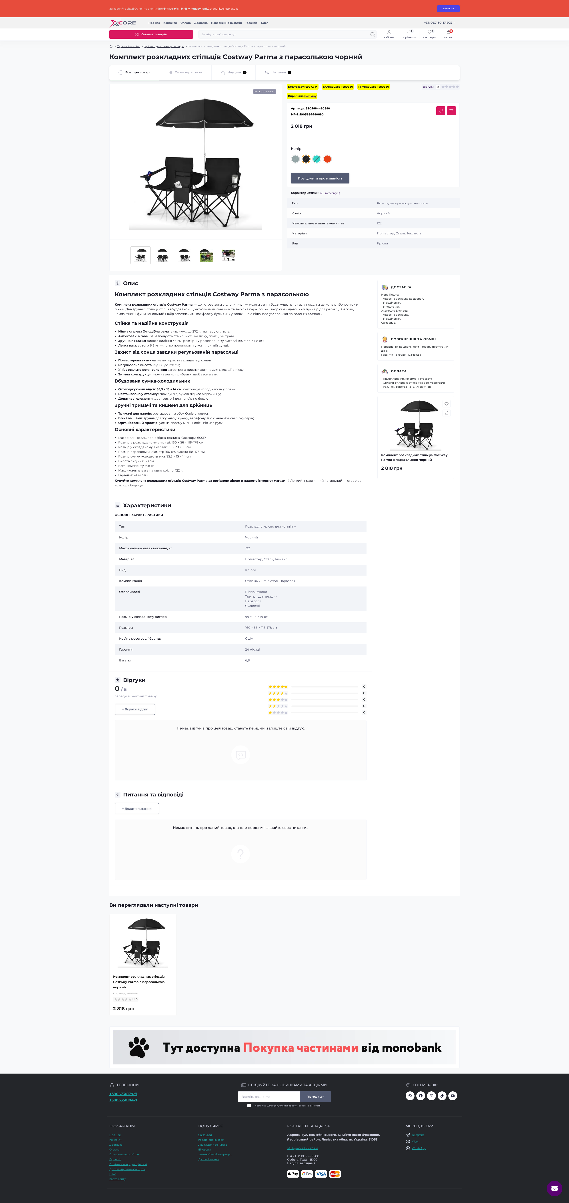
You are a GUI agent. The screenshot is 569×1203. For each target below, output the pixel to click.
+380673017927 (123, 1094)
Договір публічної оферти (282, 1105)
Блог (264, 22)
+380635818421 (123, 1100)
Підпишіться (315, 1096)
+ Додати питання (137, 809)
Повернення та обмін (226, 22)
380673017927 (410, 1095)
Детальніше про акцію (222, 8)
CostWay (310, 96)
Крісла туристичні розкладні (164, 46)
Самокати (205, 1135)
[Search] (373, 34)
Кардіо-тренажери (211, 1139)
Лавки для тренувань (213, 1144)
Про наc (154, 22)
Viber (415, 1141)
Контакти (170, 22)
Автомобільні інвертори (215, 1154)
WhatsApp (419, 1148)
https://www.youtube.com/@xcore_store (452, 1095)
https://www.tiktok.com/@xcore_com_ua (442, 1095)
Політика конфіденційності (128, 1164)
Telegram (418, 1135)
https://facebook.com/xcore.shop (420, 1095)
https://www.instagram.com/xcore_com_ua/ (431, 1095)
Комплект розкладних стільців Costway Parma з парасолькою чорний (139, 982)
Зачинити (448, 8)
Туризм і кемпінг (128, 46)
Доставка (201, 22)
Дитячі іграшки (208, 1159)
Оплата (185, 22)
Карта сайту (117, 1179)
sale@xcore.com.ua (302, 1148)
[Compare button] (451, 110)
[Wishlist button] (440, 110)
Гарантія (251, 22)
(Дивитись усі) (330, 193)
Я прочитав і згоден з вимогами (287, 1105)
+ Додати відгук (135, 709)
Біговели (204, 1149)
